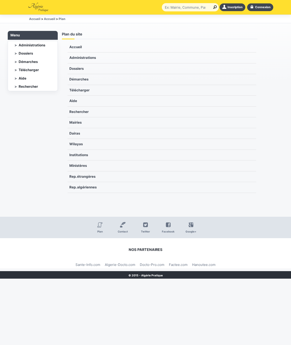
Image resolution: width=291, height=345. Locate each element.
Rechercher (28, 86)
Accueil (75, 47)
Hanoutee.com (204, 264)
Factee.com (178, 264)
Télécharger (29, 70)
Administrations (32, 45)
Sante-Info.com (87, 264)
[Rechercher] (214, 7)
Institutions (78, 155)
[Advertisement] (136, 313)
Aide (22, 78)
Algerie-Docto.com (120, 264)
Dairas (74, 133)
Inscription (235, 7)
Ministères (78, 165)
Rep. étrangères (82, 176)
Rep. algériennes (83, 187)
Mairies (75, 122)
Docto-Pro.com (152, 264)
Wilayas (76, 144)
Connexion (263, 7)
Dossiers (26, 53)
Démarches (28, 62)
